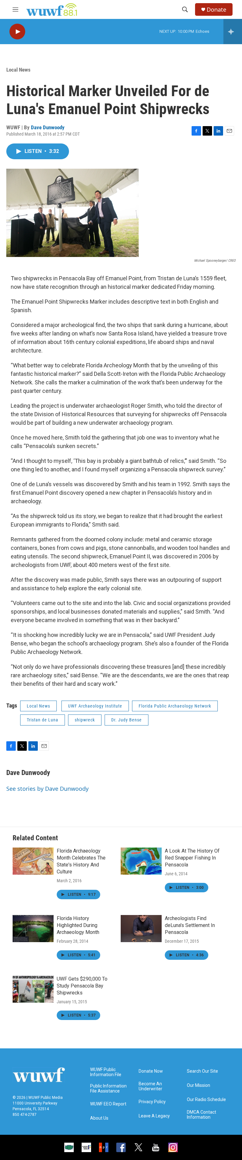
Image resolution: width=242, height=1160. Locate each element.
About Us (99, 1118)
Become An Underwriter (150, 1086)
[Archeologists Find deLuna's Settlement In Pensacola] (141, 928)
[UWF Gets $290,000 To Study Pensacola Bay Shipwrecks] (33, 989)
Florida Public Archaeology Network (175, 705)
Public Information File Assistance (108, 1088)
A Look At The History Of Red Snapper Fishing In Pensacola (192, 858)
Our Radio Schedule (206, 1099)
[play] (17, 31)
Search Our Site (202, 1071)
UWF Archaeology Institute (95, 705)
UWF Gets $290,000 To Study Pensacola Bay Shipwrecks (82, 986)
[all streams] (232, 31)
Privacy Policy (152, 1101)
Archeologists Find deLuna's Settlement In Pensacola (190, 925)
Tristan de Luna (42, 719)
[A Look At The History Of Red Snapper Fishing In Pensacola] (141, 861)
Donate (216, 9)
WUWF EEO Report (108, 1104)
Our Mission (198, 1085)
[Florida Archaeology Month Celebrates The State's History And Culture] (33, 861)
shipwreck (85, 719)
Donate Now (151, 1071)
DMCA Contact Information (201, 1115)
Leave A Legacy (154, 1116)
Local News (18, 70)
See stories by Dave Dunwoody (47, 788)
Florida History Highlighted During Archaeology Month (78, 925)
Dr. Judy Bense (126, 719)
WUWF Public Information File (105, 1072)
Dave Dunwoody (48, 127)
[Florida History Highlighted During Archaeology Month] (33, 928)
